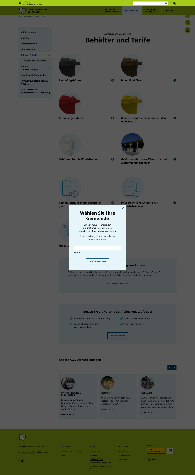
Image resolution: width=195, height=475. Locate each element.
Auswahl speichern (97, 261)
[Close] (123, 208)
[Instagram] (174, 3)
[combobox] (150, 3)
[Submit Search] (166, 3)
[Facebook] (171, 3)
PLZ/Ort (77, 252)
